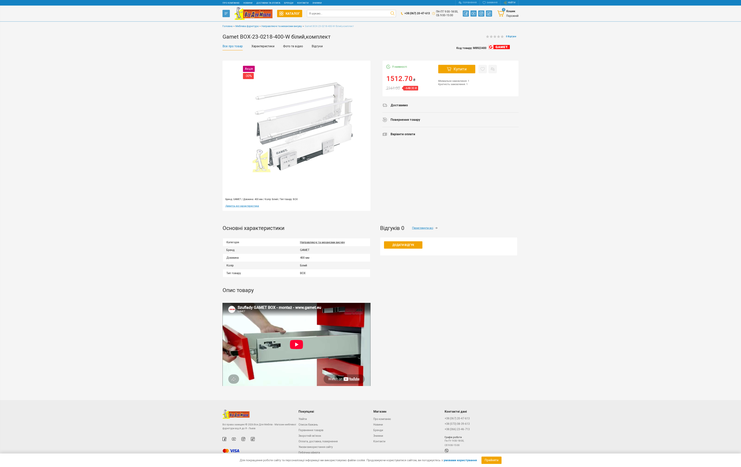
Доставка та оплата (268, 3)
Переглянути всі (422, 228)
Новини (247, 3)
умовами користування (460, 460)
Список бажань (308, 424)
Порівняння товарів (311, 430)
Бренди (288, 3)
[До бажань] (482, 69)
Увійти (303, 419)
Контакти (303, 3)
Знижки (317, 3)
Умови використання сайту (316, 446)
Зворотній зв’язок (310, 435)
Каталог (293, 13)
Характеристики (262, 46)
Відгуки (317, 46)
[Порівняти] (492, 69)
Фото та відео (293, 46)
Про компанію (230, 3)
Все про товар (232, 46)
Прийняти (491, 460)
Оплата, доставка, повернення (318, 441)
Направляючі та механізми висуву (322, 242)
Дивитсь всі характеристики (242, 205)
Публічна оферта (309, 452)
